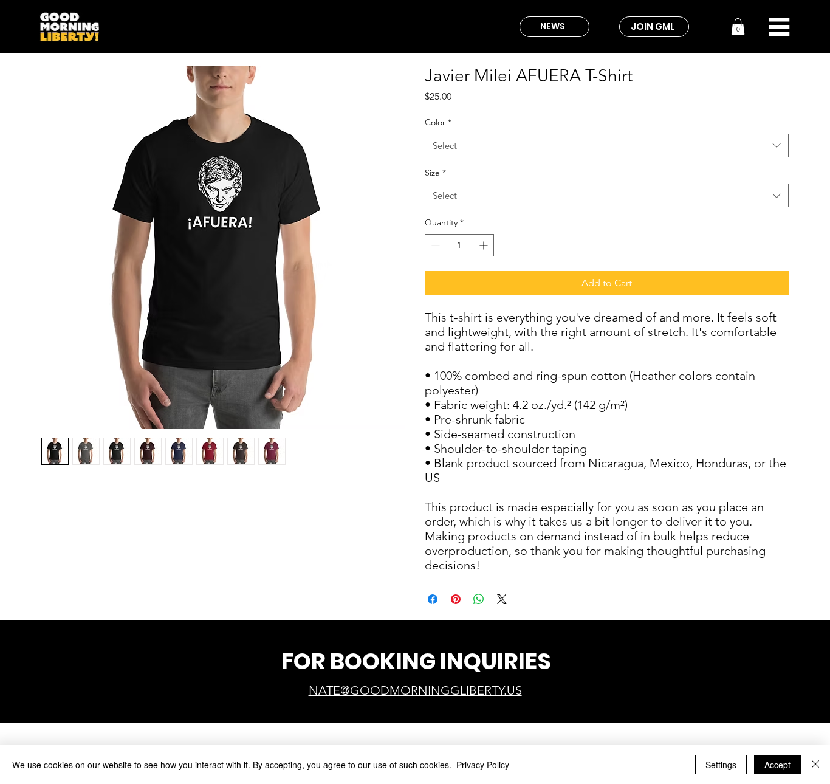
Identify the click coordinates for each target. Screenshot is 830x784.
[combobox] (607, 145)
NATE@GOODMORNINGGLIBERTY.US (415, 690)
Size (435, 172)
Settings (720, 764)
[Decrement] (434, 245)
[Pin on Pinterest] (455, 599)
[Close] (815, 764)
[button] (738, 26)
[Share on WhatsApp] (479, 599)
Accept (777, 764)
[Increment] (484, 245)
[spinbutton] (459, 245)
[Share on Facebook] (432, 599)
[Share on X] (502, 599)
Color (438, 122)
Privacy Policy (482, 764)
